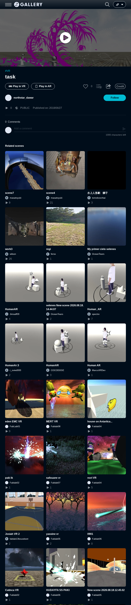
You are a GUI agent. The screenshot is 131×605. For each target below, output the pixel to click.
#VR (7, 71)
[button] (107, 4)
